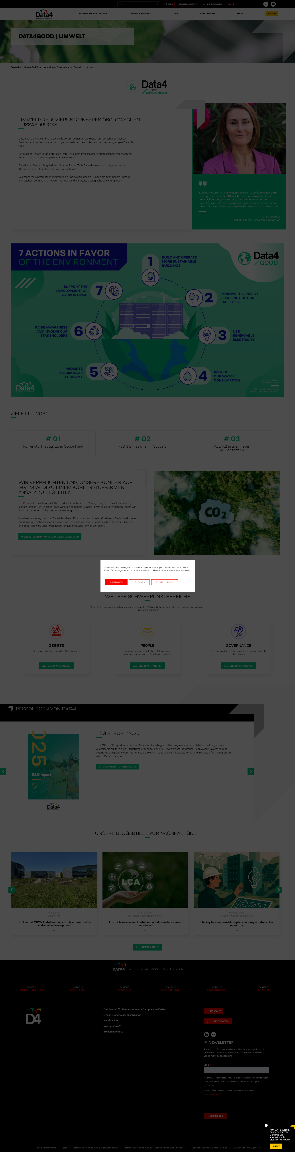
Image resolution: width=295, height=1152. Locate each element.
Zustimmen (116, 582)
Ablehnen (139, 582)
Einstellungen (116, 570)
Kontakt (276, 1146)
